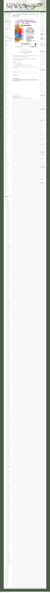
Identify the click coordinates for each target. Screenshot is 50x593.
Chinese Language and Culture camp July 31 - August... (8, 495)
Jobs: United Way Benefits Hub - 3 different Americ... (8, 386)
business (6, 55)
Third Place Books (43, 107)
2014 (6, 580)
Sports (32, 11)
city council (6, 66)
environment (6, 85)
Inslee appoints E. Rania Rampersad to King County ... (8, 452)
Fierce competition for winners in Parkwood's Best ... (8, 528)
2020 (6, 574)
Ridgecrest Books (43, 103)
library (17, 72)
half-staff (6, 101)
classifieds (6, 68)
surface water (6, 180)
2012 (6, 582)
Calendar (42, 40)
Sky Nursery (42, 118)
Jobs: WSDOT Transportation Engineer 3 (8, 359)
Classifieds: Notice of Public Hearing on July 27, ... (8, 506)
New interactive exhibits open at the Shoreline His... (8, 237)
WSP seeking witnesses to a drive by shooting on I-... (8, 311)
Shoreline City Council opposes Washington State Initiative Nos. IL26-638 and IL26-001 (43, 30)
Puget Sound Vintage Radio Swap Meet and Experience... (8, 556)
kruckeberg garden (7, 118)
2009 (6, 585)
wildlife (5, 193)
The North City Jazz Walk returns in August (8, 223)
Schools (36, 11)
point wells (6, 141)
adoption (6, 46)
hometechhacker (7, 109)
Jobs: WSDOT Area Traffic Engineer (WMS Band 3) (8, 324)
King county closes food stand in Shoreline (43, 25)
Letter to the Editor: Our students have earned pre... (8, 234)
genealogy (6, 98)
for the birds (6, 92)
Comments (42, 185)
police (5, 142)
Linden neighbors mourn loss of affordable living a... (8, 245)
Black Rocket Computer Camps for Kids (8, 264)
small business (6, 169)
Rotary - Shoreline (43, 86)
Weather (40, 11)
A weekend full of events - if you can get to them (8, 455)
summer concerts (7, 177)
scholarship (6, 159)
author (5, 49)
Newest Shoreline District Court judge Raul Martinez (8, 373)
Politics (19, 11)
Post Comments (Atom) (19, 94)
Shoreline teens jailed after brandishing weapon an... (8, 411)
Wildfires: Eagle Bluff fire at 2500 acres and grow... (8, 248)
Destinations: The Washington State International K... (8, 333)
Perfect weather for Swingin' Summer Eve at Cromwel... (8, 512)
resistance (6, 153)
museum (6, 127)
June (6, 566)
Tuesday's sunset (8, 306)
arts (5, 47)
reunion (5, 154)
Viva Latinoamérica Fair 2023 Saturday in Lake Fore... (8, 400)
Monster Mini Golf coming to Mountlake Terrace (43, 20)
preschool (6, 145)
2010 (6, 584)
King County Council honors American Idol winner (8, 499)
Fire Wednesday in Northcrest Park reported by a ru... (8, 485)
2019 (6, 575)
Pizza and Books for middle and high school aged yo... (8, 564)
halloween (6, 102)
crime (5, 75)
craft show (6, 74)
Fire (28, 11)
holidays (6, 106)
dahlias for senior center (7, 76)
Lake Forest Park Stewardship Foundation (42, 83)
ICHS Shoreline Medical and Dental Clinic (43, 128)
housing (6, 110)
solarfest (6, 171)
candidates (6, 59)
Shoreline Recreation (43, 62)
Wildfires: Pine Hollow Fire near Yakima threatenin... (8, 220)
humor (5, 111)
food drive (6, 90)
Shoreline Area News (19, 96)
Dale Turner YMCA (43, 77)
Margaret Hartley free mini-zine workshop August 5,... (8, 397)
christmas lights (6, 64)
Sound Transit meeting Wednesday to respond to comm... (8, 330)
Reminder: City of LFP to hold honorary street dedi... (8, 317)
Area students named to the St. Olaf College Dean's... (8, 419)
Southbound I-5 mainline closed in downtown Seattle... (8, 388)
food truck (6, 91)
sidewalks (6, 168)
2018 (6, 576)
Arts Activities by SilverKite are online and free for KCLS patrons (25, 15)
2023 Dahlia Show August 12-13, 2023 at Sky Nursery (8, 431)
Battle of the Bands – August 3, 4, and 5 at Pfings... (8, 254)
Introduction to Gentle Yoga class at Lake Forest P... (8, 488)
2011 (6, 583)
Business (15, 11)
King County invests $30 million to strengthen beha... (8, 211)
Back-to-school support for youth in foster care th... (8, 350)
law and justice (6, 119)
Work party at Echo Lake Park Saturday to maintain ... (8, 534)
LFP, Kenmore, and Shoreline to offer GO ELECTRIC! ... (8, 561)
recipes (5, 150)
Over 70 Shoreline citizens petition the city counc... (8, 391)
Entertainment (10, 11)
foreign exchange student (7, 93)
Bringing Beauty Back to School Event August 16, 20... (8, 209)
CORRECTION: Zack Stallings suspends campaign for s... (8, 300)
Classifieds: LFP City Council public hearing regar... (8, 526)
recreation (6, 151)
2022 (6, 572)
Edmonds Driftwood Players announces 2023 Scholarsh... (8, 523)
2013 (6, 581)
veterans (6, 189)
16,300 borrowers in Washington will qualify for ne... (8, 509)
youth (5, 194)
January (7, 571)
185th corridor (6, 42)
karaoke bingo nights (7, 116)
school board (6, 160)
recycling (6, 152)
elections (6, 82)
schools (6, 161)
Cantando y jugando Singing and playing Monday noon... (8, 461)
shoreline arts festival (7, 163)
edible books (6, 80)
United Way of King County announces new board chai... (8, 408)
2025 (6, 198)
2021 (6, 573)
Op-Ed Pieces (42, 49)
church (5, 65)
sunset (5, 179)
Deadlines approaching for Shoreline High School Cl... (8, 270)
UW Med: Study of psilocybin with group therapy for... (8, 379)
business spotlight (7, 56)
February (7, 570)
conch (5, 72)
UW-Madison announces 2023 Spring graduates (8, 258)
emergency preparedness (7, 83)
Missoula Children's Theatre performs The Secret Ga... (8, 308)
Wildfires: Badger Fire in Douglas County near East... (8, 491)
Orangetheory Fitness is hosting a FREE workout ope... (8, 516)
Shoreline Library (42, 105)
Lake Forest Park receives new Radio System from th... (8, 251)
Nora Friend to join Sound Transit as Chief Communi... (8, 405)
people (5, 137)
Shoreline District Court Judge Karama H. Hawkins (8, 376)
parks (5, 136)
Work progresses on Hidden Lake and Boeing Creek (8, 466)
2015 (6, 579)
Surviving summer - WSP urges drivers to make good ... (8, 477)
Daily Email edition (15, 98)
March (7, 569)
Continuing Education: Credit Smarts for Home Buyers (8, 343)
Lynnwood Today (42, 172)
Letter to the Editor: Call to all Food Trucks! (8, 544)
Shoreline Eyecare (43, 142)
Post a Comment (15, 75)
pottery (5, 144)
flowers (5, 89)
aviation (6, 50)
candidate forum (6, 58)
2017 (6, 577)
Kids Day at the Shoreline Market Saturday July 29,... (8, 361)
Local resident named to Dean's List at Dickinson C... (8, 261)
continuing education (7, 73)
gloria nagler (6, 99)
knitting (5, 117)
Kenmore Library (42, 96)
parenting (6, 135)
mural (5, 126)
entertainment (6, 84)
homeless (6, 108)
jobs (5, 115)
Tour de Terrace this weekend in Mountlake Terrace (8, 559)
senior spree (6, 162)
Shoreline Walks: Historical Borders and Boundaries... (8, 394)
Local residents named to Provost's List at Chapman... (8, 422)
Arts (22, 11)
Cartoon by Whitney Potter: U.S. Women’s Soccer (8, 267)
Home (6, 11)
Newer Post (14, 93)
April (6, 568)
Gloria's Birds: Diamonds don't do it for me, (8, 440)
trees (5, 188)
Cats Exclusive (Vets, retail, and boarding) (42, 159)
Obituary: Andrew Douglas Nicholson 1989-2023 (8, 538)
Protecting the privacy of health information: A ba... (8, 347)
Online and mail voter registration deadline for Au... (8, 458)
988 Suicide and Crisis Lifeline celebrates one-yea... (8, 541)
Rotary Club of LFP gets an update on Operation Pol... (8, 474)
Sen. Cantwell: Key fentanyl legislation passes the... (8, 226)
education (6, 81)
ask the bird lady (7, 48)
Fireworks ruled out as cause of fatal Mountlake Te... (8, 294)
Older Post (37, 93)
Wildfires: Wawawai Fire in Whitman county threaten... (8, 340)
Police (25, 11)
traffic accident (6, 186)
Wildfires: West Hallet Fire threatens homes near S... (8, 217)
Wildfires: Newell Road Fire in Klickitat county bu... (8, 464)
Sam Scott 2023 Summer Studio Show (8, 531)
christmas (6, 63)
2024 (6, 199)
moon (5, 124)
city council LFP (6, 67)
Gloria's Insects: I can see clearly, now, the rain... (8, 353)
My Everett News (42, 174)
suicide (5, 176)
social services (6, 170)
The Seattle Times (43, 176)
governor (6, 100)
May (6, 567)
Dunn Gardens (42, 110)
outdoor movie (6, 133)
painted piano (6, 134)
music (5, 128)
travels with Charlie (7, 187)
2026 (6, 197)
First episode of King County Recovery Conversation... (8, 282)
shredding (6, 167)
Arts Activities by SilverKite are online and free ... (8, 471)
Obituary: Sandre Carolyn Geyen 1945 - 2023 (8, 403)
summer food (6, 178)
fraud (5, 94)
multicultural (6, 125)
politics (5, 143)
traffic (5, 185)
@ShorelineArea (17, 97)
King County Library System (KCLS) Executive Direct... (8, 356)
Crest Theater (42, 52)
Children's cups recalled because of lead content (8, 437)
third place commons (7, 184)
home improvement (7, 107)
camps (5, 57)
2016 (6, 578)
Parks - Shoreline (42, 116)
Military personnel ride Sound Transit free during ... (8, 214)
